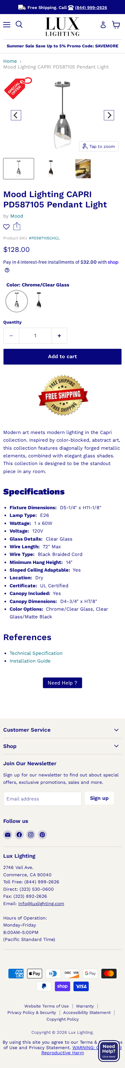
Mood (16, 216)
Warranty (85, 1006)
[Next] (109, 115)
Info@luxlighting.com (41, 903)
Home (10, 61)
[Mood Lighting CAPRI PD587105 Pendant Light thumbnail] (19, 168)
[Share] (17, 228)
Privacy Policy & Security (31, 1012)
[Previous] (16, 115)
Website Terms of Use (46, 1006)
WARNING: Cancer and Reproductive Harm (81, 1050)
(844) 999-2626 (91, 7)
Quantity (12, 322)
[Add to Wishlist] (6, 226)
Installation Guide (30, 661)
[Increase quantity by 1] (60, 336)
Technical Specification (36, 653)
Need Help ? (62, 683)
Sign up (99, 798)
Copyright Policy (62, 1019)
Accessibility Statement (87, 1012)
